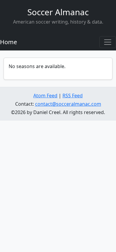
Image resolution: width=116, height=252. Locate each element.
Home (8, 42)
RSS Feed (72, 95)
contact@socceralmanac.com (68, 104)
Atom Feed (45, 95)
